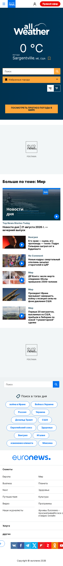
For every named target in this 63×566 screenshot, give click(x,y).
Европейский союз (21, 427)
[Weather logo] (31, 30)
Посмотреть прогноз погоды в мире (31, 108)
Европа (6, 476)
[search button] (57, 71)
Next (5, 490)
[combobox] (31, 71)
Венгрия (33, 237)
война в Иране (18, 404)
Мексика (47, 443)
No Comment (35, 255)
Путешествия (10, 496)
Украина (40, 412)
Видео (6, 503)
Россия (22, 412)
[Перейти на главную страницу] (12, 4)
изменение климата (22, 443)
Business (7, 483)
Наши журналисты (13, 510)
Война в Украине (44, 404)
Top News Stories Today (16, 223)
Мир (30, 272)
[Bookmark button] (48, 58)
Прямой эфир (50, 3)
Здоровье (46, 427)
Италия (41, 435)
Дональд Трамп (24, 420)
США (45, 420)
